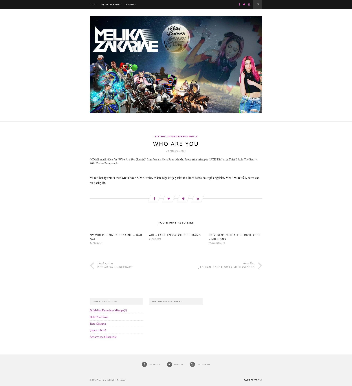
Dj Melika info (111, 4)
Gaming (131, 4)
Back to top (252, 380)
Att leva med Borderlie (103, 337)
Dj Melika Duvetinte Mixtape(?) (108, 310)
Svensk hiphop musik (182, 136)
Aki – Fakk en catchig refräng (175, 235)
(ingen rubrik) (98, 330)
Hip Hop (160, 136)
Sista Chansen (98, 324)
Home (93, 4)
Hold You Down (99, 317)
